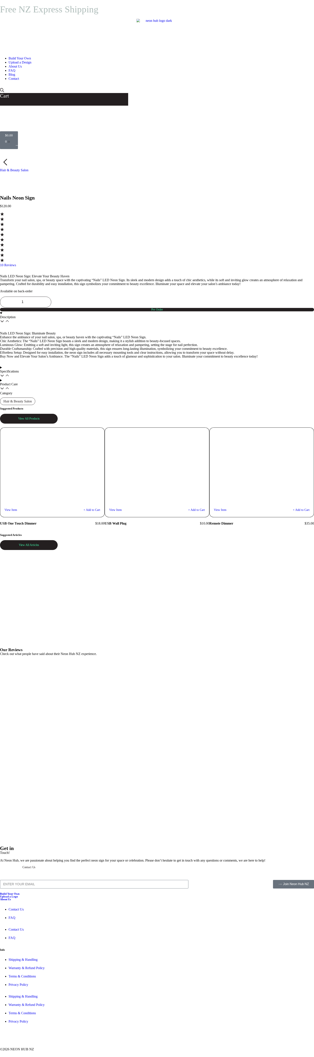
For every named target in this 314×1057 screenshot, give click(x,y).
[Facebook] (5, 1037)
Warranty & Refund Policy (27, 968)
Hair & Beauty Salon (14, 170)
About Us (5, 899)
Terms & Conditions (22, 976)
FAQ (12, 918)
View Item (10, 509)
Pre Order (157, 309)
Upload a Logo (9, 896)
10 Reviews (8, 265)
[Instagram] (17, 1037)
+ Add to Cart (92, 509)
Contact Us (16, 909)
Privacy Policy (18, 984)
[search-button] (2, 91)
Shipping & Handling (23, 959)
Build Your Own (9, 893)
